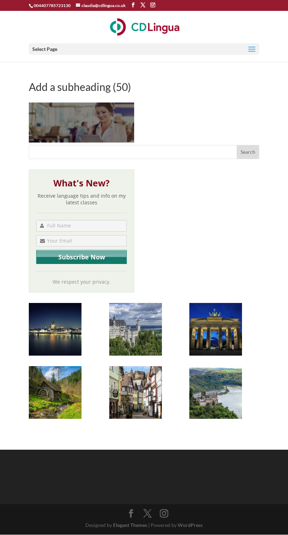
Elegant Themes (130, 525)
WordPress (190, 525)
